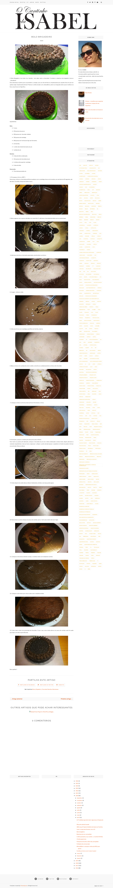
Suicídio (92, 541)
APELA (88, 189)
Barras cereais (82, 203)
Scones (96, 503)
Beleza (86, 208)
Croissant (81, 266)
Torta (92, 555)
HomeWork (81, 336)
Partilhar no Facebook (27, 684)
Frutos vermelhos (83, 323)
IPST (95, 347)
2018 (77, 863)
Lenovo (81, 364)
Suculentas (81, 539)
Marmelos (81, 383)
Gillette (81, 328)
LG (85, 364)
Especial (87, 301)
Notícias (43, 2)
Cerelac (93, 236)
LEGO (80, 358)
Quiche (97, 479)
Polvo (89, 445)
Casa (100, 233)
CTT (93, 266)
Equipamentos (87, 293)
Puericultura (95, 473)
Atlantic (92, 195)
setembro (79, 805)
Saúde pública (90, 503)
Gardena (98, 323)
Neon (89, 410)
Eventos (99, 301)
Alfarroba (87, 173)
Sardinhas (97, 498)
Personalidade (87, 429)
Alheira (93, 173)
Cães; (85, 222)
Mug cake (81, 407)
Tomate (87, 555)
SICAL (86, 533)
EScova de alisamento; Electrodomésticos (89, 298)
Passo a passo (95, 423)
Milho (100, 393)
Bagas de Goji (87, 200)
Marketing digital (90, 380)
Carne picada (87, 233)
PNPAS (95, 437)
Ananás (95, 184)
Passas (80, 423)
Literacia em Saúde (83, 366)
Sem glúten (91, 520)
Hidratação (82, 334)
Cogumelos (81, 249)
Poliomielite (88, 440)
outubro (79, 803)
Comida (88, 249)
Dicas (80, 276)
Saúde (37, 2)
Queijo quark (82, 479)
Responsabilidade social (91, 484)
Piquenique (98, 432)
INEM (84, 342)
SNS (80, 536)
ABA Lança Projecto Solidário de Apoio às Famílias (90, 827)
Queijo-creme (91, 479)
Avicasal (86, 197)
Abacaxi (91, 165)
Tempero (81, 552)
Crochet (99, 263)
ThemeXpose (24, 885)
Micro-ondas (82, 393)
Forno (87, 315)
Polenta (81, 440)
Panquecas (81, 421)
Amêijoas (93, 178)
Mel (89, 391)
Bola (92, 211)
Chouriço (89, 244)
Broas (80, 219)
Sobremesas (55, 689)
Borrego (81, 217)
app (93, 189)
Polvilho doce (82, 445)
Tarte (86, 547)
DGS (84, 271)
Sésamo (81, 533)
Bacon (80, 200)
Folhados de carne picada (83, 844)
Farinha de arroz (83, 306)
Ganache (92, 323)
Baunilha (87, 206)
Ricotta (89, 487)
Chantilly (92, 238)
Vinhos (81, 566)
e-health (81, 285)
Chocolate (44, 689)
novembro (79, 800)
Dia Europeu (88, 274)
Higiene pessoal (90, 334)
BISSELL (87, 211)
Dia (88, 271)
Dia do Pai (81, 274)
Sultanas (98, 541)
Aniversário (92, 187)
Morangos (81, 402)
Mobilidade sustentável (84, 399)
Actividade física (83, 168)
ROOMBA (93, 490)
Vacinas (88, 563)
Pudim (88, 473)
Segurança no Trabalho (84, 511)
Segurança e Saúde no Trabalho (86, 509)
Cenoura (87, 236)
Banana (94, 200)
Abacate (85, 165)
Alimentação (82, 176)
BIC (97, 208)
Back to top (98, 886)
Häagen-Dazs (87, 331)
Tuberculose (92, 560)
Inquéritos (96, 342)
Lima (89, 364)
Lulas (91, 366)
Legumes (85, 358)
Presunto (99, 456)
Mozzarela (81, 404)
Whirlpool (93, 566)
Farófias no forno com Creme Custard (86, 851)
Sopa (99, 536)
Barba (100, 200)
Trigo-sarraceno (83, 560)
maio (78, 815)
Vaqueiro (94, 563)
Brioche (99, 217)
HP (86, 339)
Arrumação (94, 192)
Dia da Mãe (93, 271)
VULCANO (87, 566)
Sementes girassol (95, 528)
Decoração (88, 268)
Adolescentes (92, 168)
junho (78, 812)
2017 (77, 865)
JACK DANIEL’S (92, 350)
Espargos (81, 301)
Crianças (86, 263)
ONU (90, 415)
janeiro (79, 858)
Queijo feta (96, 476)
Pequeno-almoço (98, 426)
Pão (87, 421)
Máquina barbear (83, 374)
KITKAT (80, 355)
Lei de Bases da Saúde (94, 358)
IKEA (80, 342)
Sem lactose (82, 522)
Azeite (91, 197)
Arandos (98, 189)
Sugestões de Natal (83, 541)
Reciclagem (96, 481)
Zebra (89, 569)
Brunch (92, 219)
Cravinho (95, 260)
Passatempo (87, 423)
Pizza (87, 434)
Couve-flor (88, 260)
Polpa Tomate (92, 442)
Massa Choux (82, 385)
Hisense (98, 334)
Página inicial (14, 2)
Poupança (81, 451)
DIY (28, 2)
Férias (97, 306)
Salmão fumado (88, 495)
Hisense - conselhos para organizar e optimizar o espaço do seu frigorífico (94, 103)
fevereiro (79, 855)
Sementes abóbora (93, 525)
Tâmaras (81, 547)
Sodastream (93, 536)
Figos (99, 309)
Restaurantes (82, 487)
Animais (81, 187)
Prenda (81, 456)
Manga (95, 369)
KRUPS (85, 355)
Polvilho (99, 442)
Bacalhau (97, 197)
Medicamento (82, 391)
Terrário (93, 552)
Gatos (80, 325)
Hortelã (88, 336)
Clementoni (87, 246)
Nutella (81, 415)
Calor (94, 222)
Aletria (81, 173)
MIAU (100, 391)
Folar (96, 312)
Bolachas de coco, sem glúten (84, 834)
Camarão (89, 225)
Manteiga (81, 372)
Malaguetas (88, 369)
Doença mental (87, 282)
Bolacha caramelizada (84, 214)
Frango (81, 317)
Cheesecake (82, 241)
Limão (93, 364)
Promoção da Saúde (84, 468)
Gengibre (97, 325)
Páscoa (98, 421)
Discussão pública (93, 276)
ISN (86, 350)
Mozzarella (89, 404)
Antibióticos (82, 189)
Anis (86, 187)
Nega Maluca (82, 410)
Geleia (91, 325)
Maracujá (81, 380)
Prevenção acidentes (91, 459)
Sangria (81, 498)
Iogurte (87, 347)
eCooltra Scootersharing (91, 285)
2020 (77, 795)
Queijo (89, 476)
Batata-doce (91, 203)
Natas (98, 407)
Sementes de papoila (83, 528)
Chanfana (85, 238)
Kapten (99, 353)
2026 (77, 781)
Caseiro (81, 236)
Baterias (98, 203)
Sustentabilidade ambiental (90, 544)
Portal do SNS (82, 448)
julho (78, 810)
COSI (95, 255)
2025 (77, 783)
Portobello (90, 448)
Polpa (94, 440)
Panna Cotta (94, 418)
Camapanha (82, 225)
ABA (80, 165)
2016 (77, 868)
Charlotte (99, 238)
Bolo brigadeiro (81, 831)
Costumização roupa (84, 257)
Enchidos (81, 290)
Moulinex (88, 402)
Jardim (32, 2)
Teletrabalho (93, 549)
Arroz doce (87, 192)
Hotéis (94, 336)
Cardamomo (95, 230)
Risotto (95, 487)
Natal (93, 407)
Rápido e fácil (82, 481)
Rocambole (81, 490)
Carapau (88, 230)
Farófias (91, 306)
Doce (80, 279)
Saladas (88, 492)
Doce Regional (95, 279)
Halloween (94, 331)
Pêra (80, 429)
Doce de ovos (87, 279)
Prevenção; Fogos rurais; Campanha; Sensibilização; (87, 465)
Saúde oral (81, 503)
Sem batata (94, 514)
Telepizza (86, 549)
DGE (80, 271)
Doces (80, 282)
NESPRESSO (81, 413)
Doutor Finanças (98, 282)
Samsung (96, 495)
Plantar (81, 437)
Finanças (86, 312)
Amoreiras (94, 181)
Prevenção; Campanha (84, 462)
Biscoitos (81, 211)
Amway (100, 181)
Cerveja (99, 236)
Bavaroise (93, 206)
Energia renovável (90, 290)
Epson (80, 293)
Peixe (91, 426)
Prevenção (81, 459)
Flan (92, 312)
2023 (77, 788)
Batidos (81, 206)
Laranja (97, 355)
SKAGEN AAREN (92, 533)
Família (94, 304)
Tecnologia (96, 547)
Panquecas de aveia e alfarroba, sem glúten (88, 841)
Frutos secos (96, 320)
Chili (98, 241)
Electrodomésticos (90, 287)
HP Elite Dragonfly (93, 339)
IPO (92, 347)
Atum (98, 195)
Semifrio (81, 530)
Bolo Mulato (88, 92)
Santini (86, 498)
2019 (77, 860)
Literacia (99, 364)
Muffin (95, 404)
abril (78, 817)
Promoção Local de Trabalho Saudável (88, 471)
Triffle (92, 558)
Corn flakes (82, 255)
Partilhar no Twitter (46, 684)
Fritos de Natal (95, 317)
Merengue (94, 391)
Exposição (88, 304)
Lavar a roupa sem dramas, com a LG (86, 829)
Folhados (81, 315)
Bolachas (94, 214)
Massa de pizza (90, 385)
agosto (78, 807)
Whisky (99, 566)
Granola (96, 328)
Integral (85, 344)
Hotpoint (81, 339)
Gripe (80, 331)
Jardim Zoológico (83, 353)
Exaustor (81, 304)
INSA (80, 344)
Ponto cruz (95, 445)
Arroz (80, 192)
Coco (93, 246)
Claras (80, 246)
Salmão (81, 495)
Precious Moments (83, 453)
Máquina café (92, 374)
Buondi (97, 219)
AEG (99, 168)
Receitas (22, 2)
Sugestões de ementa (91, 539)
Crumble (88, 266)
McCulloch (95, 388)
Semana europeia (97, 522)
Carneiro (95, 233)
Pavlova (85, 426)
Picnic (91, 432)
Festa (88, 309)
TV (97, 560)
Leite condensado (83, 361)
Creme (80, 263)
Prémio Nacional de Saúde (96, 453)
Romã (88, 490)
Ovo (100, 415)
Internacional (93, 344)
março (78, 853)
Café (90, 222)
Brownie (86, 219)
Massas (88, 388)
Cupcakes (81, 268)
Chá (80, 238)
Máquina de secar (83, 377)
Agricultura (82, 170)
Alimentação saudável (93, 176)
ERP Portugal (96, 293)
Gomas (90, 328)
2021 (77, 793)
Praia (90, 451)
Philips (86, 432)
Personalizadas (96, 429)
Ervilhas (81, 295)
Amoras (87, 181)
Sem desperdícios (83, 520)
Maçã (96, 366)
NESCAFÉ (94, 410)
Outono (95, 415)
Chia (93, 241)
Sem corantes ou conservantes (86, 517)
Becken (81, 208)
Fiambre (94, 309)
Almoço (81, 178)
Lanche (91, 355)
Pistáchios (81, 434)
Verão (100, 563)
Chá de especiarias (81, 839)
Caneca (81, 227)
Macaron (81, 369)
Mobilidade (87, 396)
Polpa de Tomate (83, 442)
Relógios (81, 484)
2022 (77, 790)
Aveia (80, 197)
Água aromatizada (91, 170)
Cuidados (98, 266)
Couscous (81, 260)
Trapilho (98, 555)
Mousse (94, 402)
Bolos (33, 689)
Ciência (95, 244)
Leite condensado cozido (96, 361)
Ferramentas (82, 309)
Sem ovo (89, 522)
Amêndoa (81, 181)
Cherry (88, 241)
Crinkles (93, 263)
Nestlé (87, 413)
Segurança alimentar (84, 506)
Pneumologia (88, 437)
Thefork (99, 552)
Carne (80, 233)
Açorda (97, 165)
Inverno (81, 347)
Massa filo (98, 385)
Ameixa (99, 178)
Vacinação (81, 563)
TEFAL (80, 549)
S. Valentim (81, 492)
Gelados (86, 325)
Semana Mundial (83, 525)
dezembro (79, 798)
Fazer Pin (61, 684)
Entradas (99, 290)
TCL (91, 547)
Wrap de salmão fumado (83, 824)
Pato (80, 426)
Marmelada (99, 380)
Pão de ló (92, 421)
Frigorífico (87, 317)
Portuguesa (98, 448)
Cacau (80, 222)
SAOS (92, 498)
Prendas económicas (90, 456)
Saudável (81, 500)
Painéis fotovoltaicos (84, 418)
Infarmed (90, 342)
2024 (77, 786)
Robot (100, 487)
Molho (94, 399)
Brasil (86, 217)
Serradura (96, 530)
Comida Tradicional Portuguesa (86, 252)
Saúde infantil (94, 500)
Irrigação (81, 350)
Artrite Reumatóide (83, 195)
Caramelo (81, 230)
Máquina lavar (93, 377)
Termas (87, 552)
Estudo (93, 301)
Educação (81, 287)
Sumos (80, 544)
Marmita (88, 383)
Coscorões (89, 255)
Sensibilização (88, 530)
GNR (86, 328)
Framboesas (94, 315)
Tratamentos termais (84, 558)
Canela (86, 227)
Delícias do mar (97, 268)
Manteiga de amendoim (91, 372)
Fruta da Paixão (87, 320)
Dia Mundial (96, 274)
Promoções (82, 473)
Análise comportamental (85, 184)
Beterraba (92, 208)
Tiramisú (81, 555)
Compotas (98, 252)
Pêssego (81, 432)
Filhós (80, 312)
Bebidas (100, 206)
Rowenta (99, 490)
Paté (101, 423)
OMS (86, 415)
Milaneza (94, 393)
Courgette (93, 257)
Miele (89, 393)
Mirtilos (81, 396)
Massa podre (82, 388)
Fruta (80, 320)
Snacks (99, 533)
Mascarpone (95, 383)
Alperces (87, 178)
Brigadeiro (38, 689)
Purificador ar (82, 476)
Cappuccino (93, 227)
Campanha (95, 225)
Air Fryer (100, 170)
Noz (98, 413)
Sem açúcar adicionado (84, 514)
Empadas (99, 287)
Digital (85, 276)
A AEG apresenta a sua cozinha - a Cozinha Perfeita (90, 836)
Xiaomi (80, 569)
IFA (100, 339)
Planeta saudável (95, 434)
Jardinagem (92, 353)
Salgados (94, 492)
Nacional (88, 407)
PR (86, 451)
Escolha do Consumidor (91, 295)
